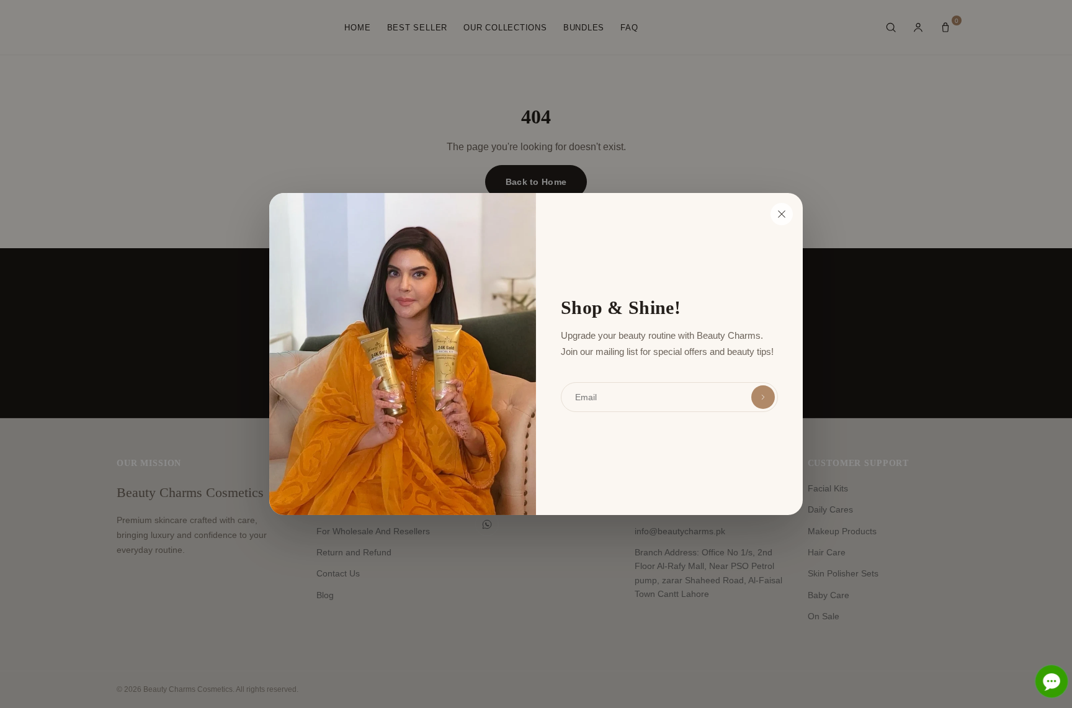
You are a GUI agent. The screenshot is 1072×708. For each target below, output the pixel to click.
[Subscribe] (763, 397)
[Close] (781, 214)
